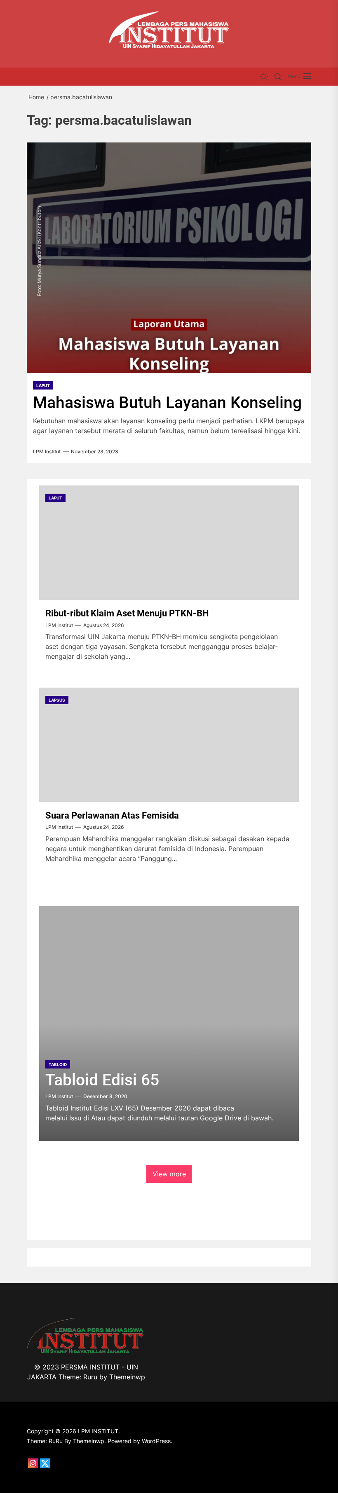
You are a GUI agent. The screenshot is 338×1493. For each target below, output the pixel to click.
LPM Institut (47, 452)
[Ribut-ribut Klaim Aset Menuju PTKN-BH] (169, 542)
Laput (43, 385)
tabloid (58, 1064)
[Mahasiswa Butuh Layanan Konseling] (169, 257)
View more (169, 1174)
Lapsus (57, 700)
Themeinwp (127, 1377)
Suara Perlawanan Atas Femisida (112, 815)
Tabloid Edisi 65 (102, 1080)
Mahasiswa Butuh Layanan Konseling (167, 402)
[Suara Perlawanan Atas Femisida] (169, 745)
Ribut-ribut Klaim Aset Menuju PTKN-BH (127, 613)
